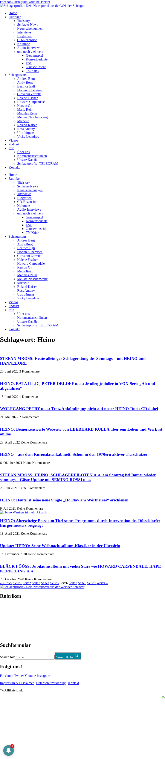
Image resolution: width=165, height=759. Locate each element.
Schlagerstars (17, 75)
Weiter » (102, 583)
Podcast (14, 144)
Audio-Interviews (29, 48)
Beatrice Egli (26, 86)
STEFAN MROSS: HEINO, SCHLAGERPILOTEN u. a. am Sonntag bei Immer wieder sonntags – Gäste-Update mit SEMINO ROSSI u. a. (78, 477)
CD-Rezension (27, 40)
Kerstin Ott (24, 105)
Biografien (24, 36)
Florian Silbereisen (30, 90)
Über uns (23, 152)
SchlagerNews (10, 609)
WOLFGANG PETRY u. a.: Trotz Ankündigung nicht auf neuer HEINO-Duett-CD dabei (79, 408)
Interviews (24, 32)
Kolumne (23, 44)
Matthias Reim (27, 113)
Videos (13, 140)
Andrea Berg (26, 78)
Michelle (23, 121)
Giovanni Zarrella (29, 94)
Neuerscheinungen (30, 28)
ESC (29, 63)
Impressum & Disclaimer (17, 683)
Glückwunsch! (36, 67)
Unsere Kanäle (27, 159)
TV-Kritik (32, 71)
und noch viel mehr (30, 51)
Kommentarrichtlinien (32, 156)
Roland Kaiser (27, 125)
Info (11, 148)
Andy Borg (25, 82)
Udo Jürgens (25, 132)
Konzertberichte (36, 59)
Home (13, 13)
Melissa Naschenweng (32, 117)
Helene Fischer (27, 98)
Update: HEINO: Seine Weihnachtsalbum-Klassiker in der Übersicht (60, 545)
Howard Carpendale (31, 102)
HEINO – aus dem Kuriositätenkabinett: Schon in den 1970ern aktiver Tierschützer (73, 454)
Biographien (8, 620)
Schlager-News (27, 24)
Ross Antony (26, 129)
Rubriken (15, 17)
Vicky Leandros (28, 136)
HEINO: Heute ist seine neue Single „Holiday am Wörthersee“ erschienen (64, 500)
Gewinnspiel (34, 55)
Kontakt (14, 167)
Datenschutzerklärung (51, 683)
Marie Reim (25, 109)
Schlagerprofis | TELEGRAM (37, 163)
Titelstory (23, 21)
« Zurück (6, 583)
